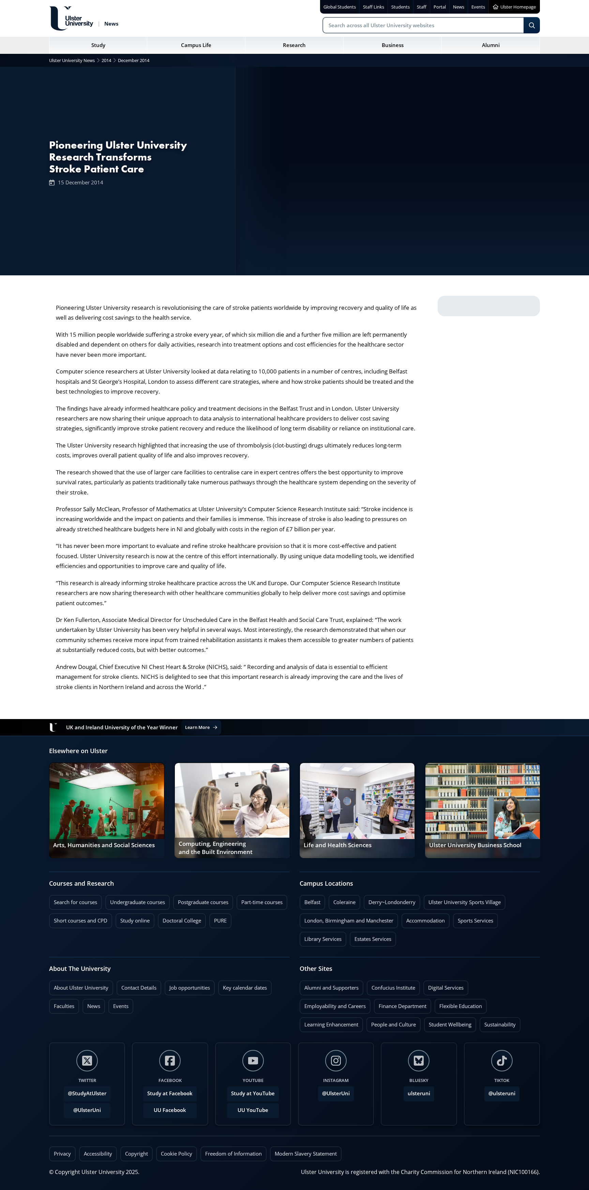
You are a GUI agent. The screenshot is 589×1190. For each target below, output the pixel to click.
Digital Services (443, 985)
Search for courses (75, 902)
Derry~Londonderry (390, 900)
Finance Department (400, 1004)
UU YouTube (253, 1110)
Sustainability (498, 1022)
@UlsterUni (82, 1108)
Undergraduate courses (135, 900)
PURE (220, 920)
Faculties (64, 1006)
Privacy (62, 1153)
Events (118, 1004)
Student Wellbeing (447, 1022)
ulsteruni (419, 1093)
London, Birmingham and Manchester (348, 920)
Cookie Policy (176, 1153)
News (91, 1004)
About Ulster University (81, 987)
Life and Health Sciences (338, 845)
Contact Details (138, 987)
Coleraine (342, 900)
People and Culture (391, 1022)
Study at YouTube (253, 1093)
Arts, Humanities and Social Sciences (104, 845)
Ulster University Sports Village (464, 902)
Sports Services (473, 918)
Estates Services (370, 937)
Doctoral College (179, 918)
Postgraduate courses (200, 900)
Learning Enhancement (329, 1022)
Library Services (321, 937)
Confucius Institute (391, 985)
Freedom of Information (233, 1153)
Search (532, 25)
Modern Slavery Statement (306, 1153)
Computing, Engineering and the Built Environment (216, 848)
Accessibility (98, 1153)
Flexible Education (458, 1004)
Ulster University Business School (475, 845)
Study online (133, 918)
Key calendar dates (245, 987)
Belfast (310, 900)
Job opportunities (189, 987)
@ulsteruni (499, 1091)
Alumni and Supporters (329, 985)
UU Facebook (170, 1110)
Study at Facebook (170, 1093)
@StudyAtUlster (87, 1093)
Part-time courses (260, 900)
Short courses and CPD (78, 918)
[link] (106, 810)
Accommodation (423, 918)
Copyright (136, 1153)
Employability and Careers (333, 1004)
